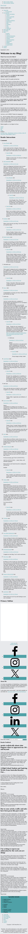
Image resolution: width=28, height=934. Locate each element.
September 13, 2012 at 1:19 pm (13, 472)
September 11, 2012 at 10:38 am (10, 145)
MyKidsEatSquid (7, 549)
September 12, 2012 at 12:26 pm (13, 180)
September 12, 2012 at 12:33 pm (10, 239)
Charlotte (5, 518)
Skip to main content (8, 1)
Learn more (13, 643)
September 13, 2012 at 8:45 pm (10, 535)
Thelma (5, 479)
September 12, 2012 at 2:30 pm (13, 324)
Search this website (5, 739)
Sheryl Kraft (3, 5)
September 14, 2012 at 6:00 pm (10, 559)
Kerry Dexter (6, 400)
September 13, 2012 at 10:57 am (13, 394)
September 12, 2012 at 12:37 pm (10, 266)
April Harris (6, 358)
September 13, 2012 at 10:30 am (10, 482)
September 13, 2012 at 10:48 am (13, 155)
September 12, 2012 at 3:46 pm (10, 361)
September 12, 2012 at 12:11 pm (10, 164)
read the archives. (14, 644)
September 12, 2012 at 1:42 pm (10, 290)
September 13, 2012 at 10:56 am (13, 373)
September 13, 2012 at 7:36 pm (10, 520)
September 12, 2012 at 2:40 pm (16, 340)
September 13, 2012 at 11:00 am (13, 509)
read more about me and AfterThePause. (17, 691)
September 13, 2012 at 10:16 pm (10, 552)
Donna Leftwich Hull (8, 574)
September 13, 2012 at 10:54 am (13, 252)
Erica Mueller (6, 143)
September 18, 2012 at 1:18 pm (10, 594)
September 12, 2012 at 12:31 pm (10, 221)
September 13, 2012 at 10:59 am (13, 423)
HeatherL (5, 218)
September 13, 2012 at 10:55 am (19, 354)
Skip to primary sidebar (8, 3)
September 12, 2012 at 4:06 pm (10, 403)
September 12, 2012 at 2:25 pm (10, 298)
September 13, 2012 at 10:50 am (16, 197)
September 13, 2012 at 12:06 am (10, 449)
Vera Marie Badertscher (8, 533)
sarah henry (6, 591)
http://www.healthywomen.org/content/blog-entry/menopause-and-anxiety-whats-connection (16, 334)
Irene (4, 434)
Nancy (4, 288)
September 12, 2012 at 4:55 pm (10, 436)
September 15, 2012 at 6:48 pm (10, 576)
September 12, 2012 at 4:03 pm (10, 386)
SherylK (8, 153)
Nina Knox (6, 556)
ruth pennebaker (7, 161)
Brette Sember (6, 237)
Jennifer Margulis (7, 446)
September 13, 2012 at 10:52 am (13, 229)
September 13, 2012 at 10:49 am (13, 208)
